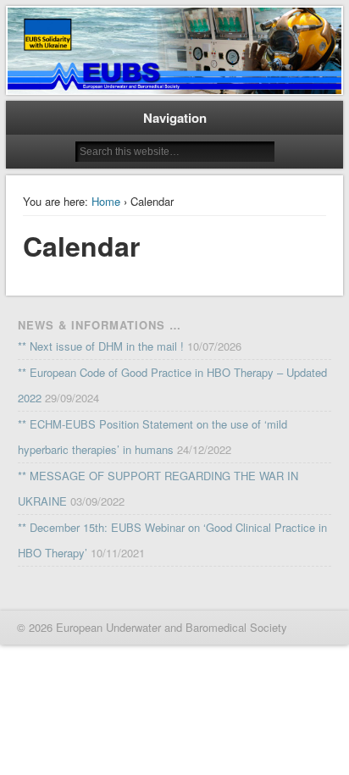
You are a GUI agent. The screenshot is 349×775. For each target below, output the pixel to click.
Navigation (175, 117)
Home (105, 201)
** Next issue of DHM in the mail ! (101, 346)
